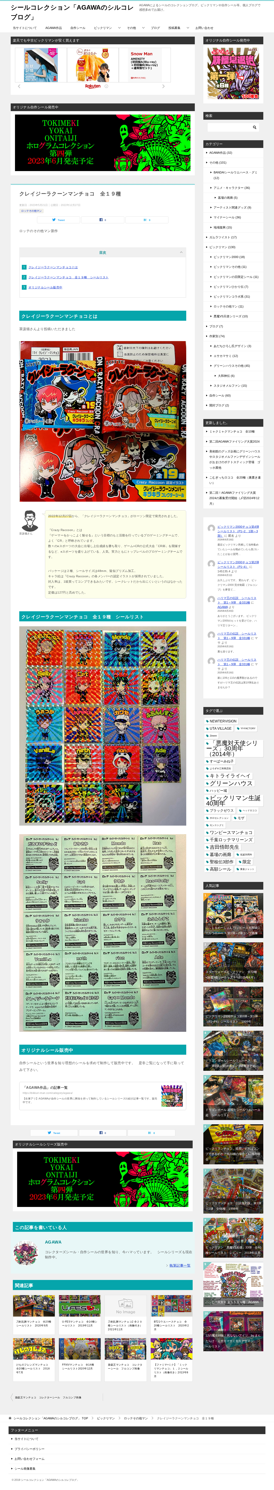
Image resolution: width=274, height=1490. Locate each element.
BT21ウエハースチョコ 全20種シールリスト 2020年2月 (171, 1325)
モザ (241, 818)
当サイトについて (25, 28)
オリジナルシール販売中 (45, 287)
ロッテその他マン (31, 210)
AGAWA (222, 607)
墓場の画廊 (220, 854)
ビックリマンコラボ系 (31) (232, 296)
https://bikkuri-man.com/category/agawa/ (48, 1093)
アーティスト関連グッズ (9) (232, 207)
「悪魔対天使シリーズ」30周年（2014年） (232, 748)
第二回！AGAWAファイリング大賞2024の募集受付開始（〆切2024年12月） (234, 498)
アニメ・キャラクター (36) (232, 187)
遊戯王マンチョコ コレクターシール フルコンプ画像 (125, 1366)
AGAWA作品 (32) (220, 152)
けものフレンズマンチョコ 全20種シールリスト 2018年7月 (33, 1368)
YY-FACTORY (248, 728)
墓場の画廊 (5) (228, 197)
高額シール (220, 869)
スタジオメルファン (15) (230, 385)
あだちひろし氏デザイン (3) (232, 346)
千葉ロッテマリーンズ (231, 839)
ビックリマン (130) (222, 247)
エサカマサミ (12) (226, 356)
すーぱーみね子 (222, 761)
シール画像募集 (25, 1468)
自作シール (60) (220, 395)
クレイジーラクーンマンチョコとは (53, 267)
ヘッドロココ (250, 810)
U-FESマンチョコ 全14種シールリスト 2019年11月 (79, 1323)
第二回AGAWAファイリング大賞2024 (234, 441)
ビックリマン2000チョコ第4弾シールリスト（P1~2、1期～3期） (238, 531)
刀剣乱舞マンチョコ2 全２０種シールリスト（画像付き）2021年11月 (125, 1325)
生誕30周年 (246, 854)
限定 (247, 861)
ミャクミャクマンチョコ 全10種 (232, 431)
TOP (50, 1418)
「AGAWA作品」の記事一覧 (45, 1087)
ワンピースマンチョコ (231, 832)
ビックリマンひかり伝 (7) (231, 286)
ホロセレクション (219, 818)
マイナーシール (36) (227, 217)
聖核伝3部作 (222, 861)
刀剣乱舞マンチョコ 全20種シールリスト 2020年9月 (33, 1323)
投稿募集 (174, 28)
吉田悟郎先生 (224, 847)
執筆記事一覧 (180, 1265)
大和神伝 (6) (226, 375)
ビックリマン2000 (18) (229, 257)
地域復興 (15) (223, 227)
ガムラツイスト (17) (223, 237)
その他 (131, 28)
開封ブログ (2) (219, 405)
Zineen (213, 735)
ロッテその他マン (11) (229, 306)
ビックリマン (103, 28)
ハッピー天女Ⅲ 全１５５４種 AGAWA (232, 1302)
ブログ (155, 28)
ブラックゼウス (222, 810)
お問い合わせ (204, 28)
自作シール (77, 28)
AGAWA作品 (53, 28)
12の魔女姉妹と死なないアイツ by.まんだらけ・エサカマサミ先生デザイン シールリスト (233, 1341)
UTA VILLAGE (221, 728)
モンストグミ (217, 825)
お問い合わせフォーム (30, 1458)
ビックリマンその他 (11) (230, 266)
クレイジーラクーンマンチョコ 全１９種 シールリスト (68, 277)
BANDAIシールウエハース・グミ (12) (236, 175)
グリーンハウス (231, 783)
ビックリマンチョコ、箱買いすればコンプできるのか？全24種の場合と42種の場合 (233, 1154)
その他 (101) (217, 162)
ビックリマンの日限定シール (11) (236, 277)
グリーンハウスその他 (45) (232, 365)
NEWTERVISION (223, 721)
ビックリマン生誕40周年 (233, 800)
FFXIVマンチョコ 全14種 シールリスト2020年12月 (79, 1366)
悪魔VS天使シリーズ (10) (231, 316)
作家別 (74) (217, 336)
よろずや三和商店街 (220, 768)
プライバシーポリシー (30, 1449)
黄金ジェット (247, 869)
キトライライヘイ (230, 776)
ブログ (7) (216, 326)
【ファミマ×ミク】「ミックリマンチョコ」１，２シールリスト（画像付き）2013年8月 (171, 1370)
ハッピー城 (218, 790)
